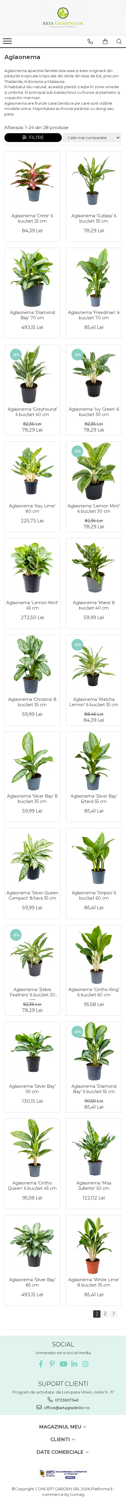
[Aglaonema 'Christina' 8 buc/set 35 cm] (32, 664)
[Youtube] (63, 1364)
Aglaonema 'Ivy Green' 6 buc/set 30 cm (94, 412)
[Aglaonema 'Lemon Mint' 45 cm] (32, 567)
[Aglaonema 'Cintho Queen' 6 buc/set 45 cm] (32, 1148)
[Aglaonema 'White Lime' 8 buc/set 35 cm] (94, 1244)
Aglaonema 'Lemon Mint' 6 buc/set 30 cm (94, 508)
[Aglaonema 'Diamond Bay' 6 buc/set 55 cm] (94, 1051)
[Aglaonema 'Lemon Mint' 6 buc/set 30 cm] (94, 471)
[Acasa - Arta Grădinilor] (63, 17)
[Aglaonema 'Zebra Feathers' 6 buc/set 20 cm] (32, 954)
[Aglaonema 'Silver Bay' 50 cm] (32, 1051)
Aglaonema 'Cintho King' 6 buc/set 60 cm (94, 992)
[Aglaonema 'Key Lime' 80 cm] (32, 471)
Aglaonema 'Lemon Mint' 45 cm (32, 605)
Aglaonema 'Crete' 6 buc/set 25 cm (32, 218)
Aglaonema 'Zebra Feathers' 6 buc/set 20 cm (32, 993)
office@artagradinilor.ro (66, 1407)
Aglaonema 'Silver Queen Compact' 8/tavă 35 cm (32, 895)
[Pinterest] (52, 1364)
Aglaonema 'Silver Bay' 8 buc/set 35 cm (32, 798)
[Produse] (8, 43)
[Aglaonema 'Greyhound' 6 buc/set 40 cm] (32, 374)
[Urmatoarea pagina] (113, 1314)
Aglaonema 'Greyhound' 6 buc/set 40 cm (32, 412)
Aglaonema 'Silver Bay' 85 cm (32, 1282)
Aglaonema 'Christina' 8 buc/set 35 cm (32, 702)
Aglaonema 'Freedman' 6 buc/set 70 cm (94, 315)
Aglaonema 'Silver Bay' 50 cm (32, 1089)
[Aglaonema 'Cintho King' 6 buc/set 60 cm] (94, 954)
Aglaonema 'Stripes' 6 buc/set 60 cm (94, 895)
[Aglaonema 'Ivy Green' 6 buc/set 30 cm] (94, 374)
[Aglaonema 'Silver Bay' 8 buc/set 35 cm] (32, 761)
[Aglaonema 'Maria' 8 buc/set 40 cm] (94, 567)
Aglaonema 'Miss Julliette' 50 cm (93, 1185)
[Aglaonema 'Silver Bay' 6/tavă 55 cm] (94, 761)
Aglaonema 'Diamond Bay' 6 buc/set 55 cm (93, 1089)
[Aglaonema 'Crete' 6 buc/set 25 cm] (32, 180)
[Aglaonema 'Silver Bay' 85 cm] (32, 1244)
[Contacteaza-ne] (90, 41)
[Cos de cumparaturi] (105, 41)
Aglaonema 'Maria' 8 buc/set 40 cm (94, 605)
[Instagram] (85, 1364)
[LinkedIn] (74, 1364)
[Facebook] (41, 1364)
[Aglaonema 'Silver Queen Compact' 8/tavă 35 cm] (32, 857)
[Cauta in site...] (119, 41)
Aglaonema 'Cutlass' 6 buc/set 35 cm (93, 218)
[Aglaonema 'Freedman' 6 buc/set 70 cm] (94, 277)
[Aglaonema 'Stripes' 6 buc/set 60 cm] (94, 857)
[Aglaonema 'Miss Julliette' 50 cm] (94, 1148)
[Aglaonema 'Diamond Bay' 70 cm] (32, 277)
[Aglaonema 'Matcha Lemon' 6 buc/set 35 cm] (94, 664)
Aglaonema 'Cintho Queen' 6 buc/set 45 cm (32, 1185)
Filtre (35, 137)
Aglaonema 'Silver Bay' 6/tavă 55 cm (94, 798)
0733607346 (66, 1400)
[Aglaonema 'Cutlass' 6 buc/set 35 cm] (94, 180)
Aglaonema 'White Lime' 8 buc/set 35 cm (93, 1282)
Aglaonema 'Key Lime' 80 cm (32, 508)
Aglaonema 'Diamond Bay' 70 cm (32, 315)
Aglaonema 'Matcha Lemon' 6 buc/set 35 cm (93, 702)
